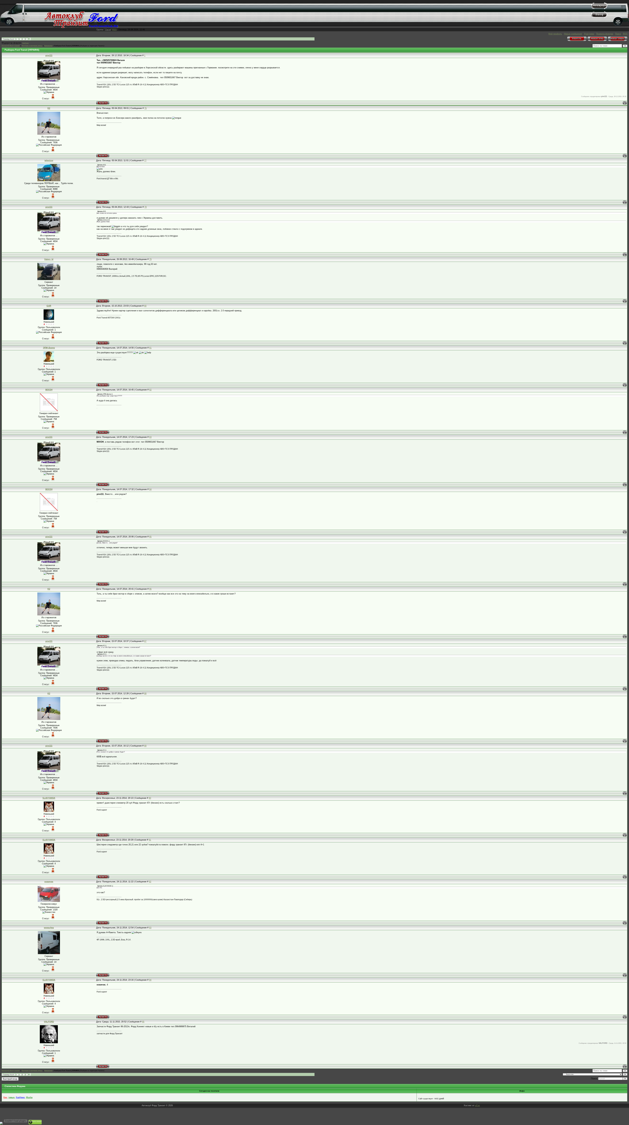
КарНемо (25, 43)
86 (150, 589)
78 (145, 207)
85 (150, 536)
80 (145, 306)
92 (150, 881)
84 (150, 489)
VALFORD (49, 1021)
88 (145, 693)
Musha (29, 1097)
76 (145, 108)
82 (150, 389)
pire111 (48, 55)
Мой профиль (555, 34)
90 (150, 798)
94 (150, 980)
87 (145, 641)
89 (145, 746)
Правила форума (604, 34)
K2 (49, 108)
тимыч (11, 1097)
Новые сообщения (573, 34)
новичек (48, 881)
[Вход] (599, 17)
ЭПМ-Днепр (49, 348)
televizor (49, 160)
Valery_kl (48, 259)
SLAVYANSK (48, 798)
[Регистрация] (599, 8)
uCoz (477, 1105)
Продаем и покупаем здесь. (32, 46)
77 (145, 160)
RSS (114, 29)
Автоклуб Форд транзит (11, 46)
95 (143, 1021)
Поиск (618, 34)
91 (150, 840)
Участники (589, 34)
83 (150, 437)
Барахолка (48, 46)
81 (150, 348)
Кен (5, 1097)
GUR (49, 306)
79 (150, 259)
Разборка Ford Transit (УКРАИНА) (67, 46)
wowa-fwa (49, 927)
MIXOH (48, 389)
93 (150, 927)
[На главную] (81, 27)
